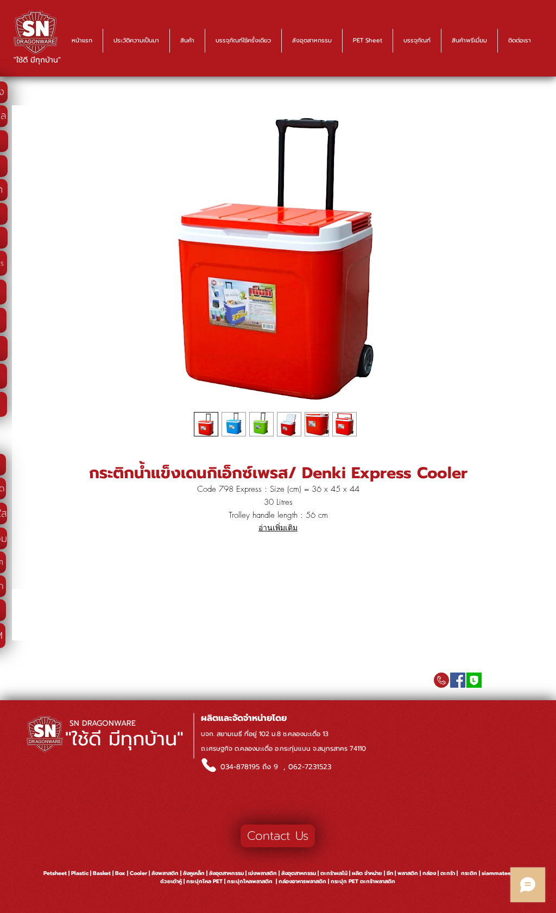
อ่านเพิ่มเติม (278, 527)
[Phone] (208, 765)
